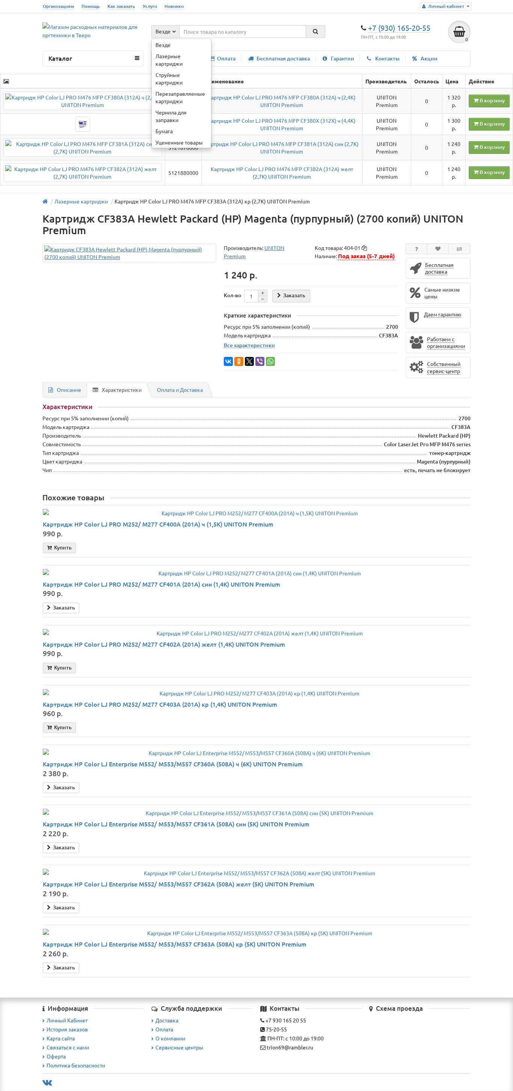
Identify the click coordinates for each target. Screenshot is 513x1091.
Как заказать (121, 6)
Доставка (166, 1020)
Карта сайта (61, 1038)
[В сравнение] (459, 249)
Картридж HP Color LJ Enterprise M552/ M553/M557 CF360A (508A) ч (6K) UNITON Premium (173, 764)
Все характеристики (249, 345)
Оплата (226, 58)
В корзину (491, 100)
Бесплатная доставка (283, 58)
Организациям (58, 6)
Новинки (174, 6)
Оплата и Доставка (180, 389)
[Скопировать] (364, 248)
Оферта (56, 1056)
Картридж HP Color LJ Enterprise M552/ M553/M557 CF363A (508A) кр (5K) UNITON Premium (174, 944)
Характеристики (122, 389)
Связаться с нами (68, 1047)
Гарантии (342, 58)
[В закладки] (438, 249)
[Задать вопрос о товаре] (416, 249)
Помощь (90, 6)
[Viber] (259, 361)
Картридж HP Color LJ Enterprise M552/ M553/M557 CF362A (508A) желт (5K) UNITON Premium (178, 884)
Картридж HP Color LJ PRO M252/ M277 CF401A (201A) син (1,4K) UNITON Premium (161, 584)
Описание (69, 389)
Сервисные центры (179, 1047)
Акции (429, 58)
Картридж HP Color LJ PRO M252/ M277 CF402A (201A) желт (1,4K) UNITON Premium (164, 644)
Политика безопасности (76, 1065)
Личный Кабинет (67, 1020)
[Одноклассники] (238, 361)
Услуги (150, 6)
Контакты (387, 58)
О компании (170, 1038)
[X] (249, 361)
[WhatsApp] (270, 361)
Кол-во (232, 295)
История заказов (67, 1029)
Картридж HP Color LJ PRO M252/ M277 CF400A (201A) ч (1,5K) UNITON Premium (158, 524)
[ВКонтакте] (228, 361)
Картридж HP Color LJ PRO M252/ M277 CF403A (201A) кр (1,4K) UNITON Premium (160, 704)
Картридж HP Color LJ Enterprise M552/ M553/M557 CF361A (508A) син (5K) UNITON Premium (176, 824)
